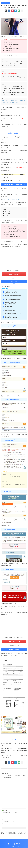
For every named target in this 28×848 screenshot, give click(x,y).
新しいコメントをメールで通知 (8, 821)
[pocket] (12, 11)
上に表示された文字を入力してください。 (10, 812)
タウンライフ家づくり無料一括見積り (11, 199)
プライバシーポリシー (8, 840)
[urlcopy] (22, 11)
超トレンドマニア (14, 844)
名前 (3, 794)
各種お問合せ (16, 840)
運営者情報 (22, 840)
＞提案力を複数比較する (14, 274)
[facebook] (9, 11)
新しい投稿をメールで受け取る (8, 825)
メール (3, 799)
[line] (19, 11)
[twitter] (6, 11)
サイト (3, 804)
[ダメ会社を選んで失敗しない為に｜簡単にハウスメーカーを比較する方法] (15, 11)
